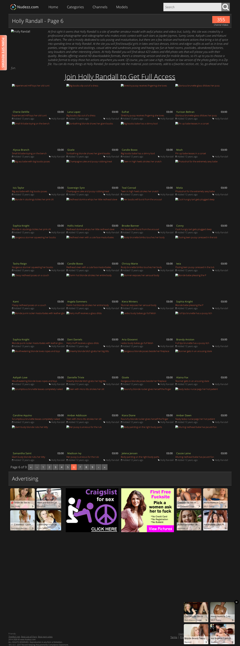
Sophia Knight (21, 225)
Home (53, 7)
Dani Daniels (74, 339)
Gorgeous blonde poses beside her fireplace (143, 381)
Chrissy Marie (130, 263)
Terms (173, 637)
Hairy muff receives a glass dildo (82, 343)
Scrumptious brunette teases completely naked (36, 418)
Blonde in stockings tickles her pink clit (31, 229)
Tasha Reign (20, 263)
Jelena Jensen (130, 453)
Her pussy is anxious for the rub (82, 456)
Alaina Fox (182, 377)
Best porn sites (45, 636)
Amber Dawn (184, 415)
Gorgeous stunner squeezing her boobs (32, 267)
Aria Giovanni (130, 339)
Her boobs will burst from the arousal (140, 229)
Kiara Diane (128, 415)
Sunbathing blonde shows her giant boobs (88, 153)
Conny (180, 225)
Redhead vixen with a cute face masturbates (88, 267)
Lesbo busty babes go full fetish (137, 343)
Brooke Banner (130, 225)
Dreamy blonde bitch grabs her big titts (86, 381)
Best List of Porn (29, 636)
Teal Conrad (129, 187)
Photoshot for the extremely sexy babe (195, 191)
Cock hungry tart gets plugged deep (193, 229)
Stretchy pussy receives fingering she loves (142, 115)
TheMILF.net (14, 636)
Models (122, 7)
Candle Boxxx (129, 149)
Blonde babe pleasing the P (189, 305)
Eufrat (125, 111)
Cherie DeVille (21, 111)
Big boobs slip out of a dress (80, 115)
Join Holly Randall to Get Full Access (120, 76)
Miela (179, 187)
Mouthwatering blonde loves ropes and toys (34, 381)
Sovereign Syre (76, 187)
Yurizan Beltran (185, 111)
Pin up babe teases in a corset (190, 153)
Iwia (178, 263)
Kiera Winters (130, 301)
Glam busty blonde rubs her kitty (28, 456)
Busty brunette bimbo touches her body (141, 267)
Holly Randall (58, 118)
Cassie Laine (183, 453)
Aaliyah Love (20, 377)
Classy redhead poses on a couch (29, 305)
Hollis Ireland (75, 225)
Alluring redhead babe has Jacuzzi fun (194, 456)
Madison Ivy (74, 453)
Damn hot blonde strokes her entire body (87, 305)
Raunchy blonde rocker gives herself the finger (144, 418)
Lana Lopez (73, 111)
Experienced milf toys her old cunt (29, 115)
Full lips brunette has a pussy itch (192, 343)
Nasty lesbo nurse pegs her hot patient (195, 418)
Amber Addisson (77, 415)
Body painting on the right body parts (140, 456)
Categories (75, 7)
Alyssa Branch (21, 149)
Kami (16, 301)
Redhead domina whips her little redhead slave (90, 229)
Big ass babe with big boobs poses (29, 191)
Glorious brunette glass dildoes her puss (196, 115)
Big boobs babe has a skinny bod (138, 153)
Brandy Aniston (185, 339)
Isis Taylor (18, 187)
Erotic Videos (25, 7)
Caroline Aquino (22, 415)
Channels (100, 7)
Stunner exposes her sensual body (138, 305)
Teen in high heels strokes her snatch (140, 191)
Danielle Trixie (75, 377)
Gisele (70, 149)
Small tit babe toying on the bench (29, 153)
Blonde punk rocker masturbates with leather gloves (38, 343)
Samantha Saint (22, 453)
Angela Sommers (77, 301)
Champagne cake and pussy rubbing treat (87, 191)
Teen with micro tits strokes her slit (83, 418)
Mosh (179, 149)
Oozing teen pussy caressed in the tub (194, 267)
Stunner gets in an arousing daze (192, 381)
